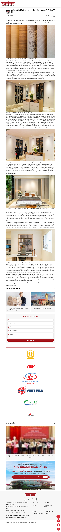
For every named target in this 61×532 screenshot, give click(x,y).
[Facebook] (51, 16)
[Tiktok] (36, 499)
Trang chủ (35, 502)
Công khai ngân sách (38, 513)
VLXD (46, 509)
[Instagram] (32, 499)
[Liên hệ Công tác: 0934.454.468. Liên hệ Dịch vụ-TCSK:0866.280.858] (58, 516)
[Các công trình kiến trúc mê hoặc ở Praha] (43, 299)
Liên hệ (46, 513)
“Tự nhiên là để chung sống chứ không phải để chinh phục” (17, 309)
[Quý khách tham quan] (30, 475)
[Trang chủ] (8, 3)
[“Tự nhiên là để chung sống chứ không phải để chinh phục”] (18, 299)
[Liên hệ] (58, 520)
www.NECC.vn (25, 517)
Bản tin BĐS (36, 509)
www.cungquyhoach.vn (15, 517)
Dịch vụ (34, 511)
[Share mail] (54, 16)
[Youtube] (28, 499)
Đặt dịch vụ (30, 340)
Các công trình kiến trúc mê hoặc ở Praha (42, 309)
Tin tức (34, 505)
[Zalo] (58, 524)
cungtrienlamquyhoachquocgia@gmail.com (20, 515)
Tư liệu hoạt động (49, 511)
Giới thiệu (47, 502)
